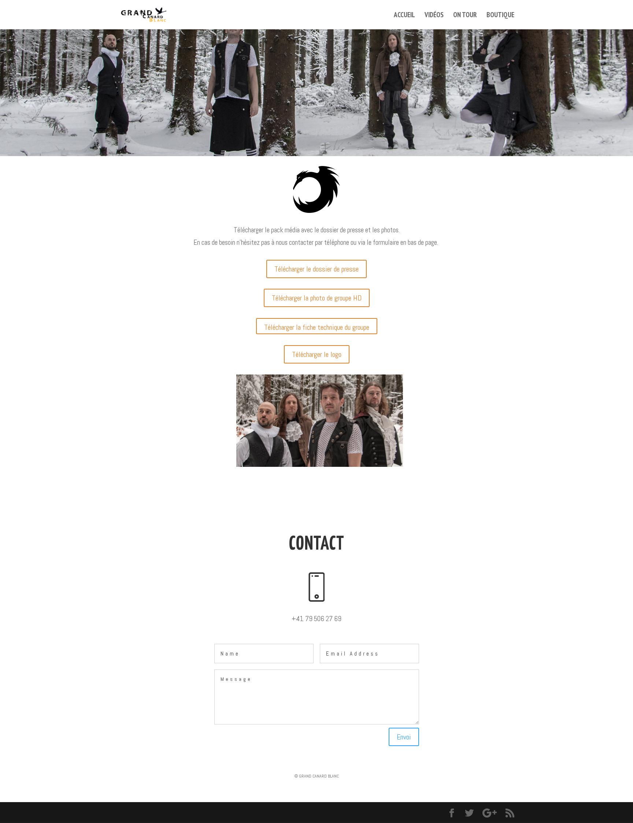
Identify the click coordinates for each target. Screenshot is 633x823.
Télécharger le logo (316, 354)
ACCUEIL (404, 15)
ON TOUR (465, 15)
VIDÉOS (434, 15)
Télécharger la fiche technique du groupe (316, 327)
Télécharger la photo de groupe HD (317, 298)
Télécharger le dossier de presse (316, 269)
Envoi (404, 737)
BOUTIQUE (500, 15)
